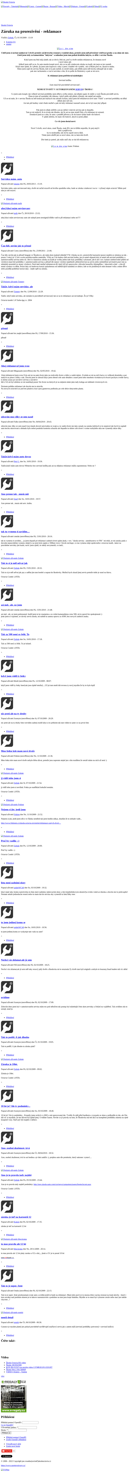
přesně (4, 328)
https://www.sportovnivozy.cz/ (13, 1465)
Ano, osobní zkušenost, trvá (15, 1148)
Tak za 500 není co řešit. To (15, 634)
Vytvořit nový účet (13, 1444)
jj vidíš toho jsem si (11, 778)
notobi (16, 1322)
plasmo (17, 184)
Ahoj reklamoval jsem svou (15, 366)
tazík (16, 213)
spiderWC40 (19, 888)
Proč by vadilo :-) (10, 841)
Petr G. (17, 461)
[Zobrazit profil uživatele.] (7, 174)
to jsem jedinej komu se (13, 922)
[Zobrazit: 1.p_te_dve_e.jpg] (59, 146)
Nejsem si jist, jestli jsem (13, 809)
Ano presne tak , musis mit (15, 494)
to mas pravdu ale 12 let (13, 1244)
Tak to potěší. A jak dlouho (15, 1037)
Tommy (17, 291)
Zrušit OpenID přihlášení (16, 1439)
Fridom (17, 814)
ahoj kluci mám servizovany (15, 208)
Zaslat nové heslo (13, 1446)
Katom (16, 1222)
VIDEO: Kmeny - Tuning (16, 1372)
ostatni (8, 44)
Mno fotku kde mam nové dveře (18, 751)
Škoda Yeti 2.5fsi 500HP (16, 1369)
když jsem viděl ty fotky (13, 676)
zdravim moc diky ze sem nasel (17, 416)
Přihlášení (10, 157)
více (2, 1376)
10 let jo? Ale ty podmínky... (15, 1106)
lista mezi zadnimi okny (13, 882)
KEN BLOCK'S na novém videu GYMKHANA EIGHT (29, 1367)
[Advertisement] (47, 15)
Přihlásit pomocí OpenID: (11, 1422)
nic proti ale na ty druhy (13, 713)
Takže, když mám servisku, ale (17, 286)
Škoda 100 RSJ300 (14, 1365)
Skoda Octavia (7, 25)
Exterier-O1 (11, 42)
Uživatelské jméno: (9, 1427)
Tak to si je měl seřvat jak (14, 563)
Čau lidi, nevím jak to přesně (16, 245)
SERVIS (79, 89)
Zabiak (10, 38)
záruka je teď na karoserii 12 (16, 1217)
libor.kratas (18, 1249)
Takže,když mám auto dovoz (16, 456)
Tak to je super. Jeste (11, 1285)
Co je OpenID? (7, 1425)
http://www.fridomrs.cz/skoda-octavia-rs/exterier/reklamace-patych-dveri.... (31, 823)
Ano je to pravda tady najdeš (16, 1175)
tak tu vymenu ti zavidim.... (15, 531)
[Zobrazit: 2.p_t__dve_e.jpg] (65, 48)
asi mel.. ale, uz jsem (11, 605)
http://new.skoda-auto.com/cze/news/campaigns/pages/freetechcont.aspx (62, 1184)
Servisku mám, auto (11, 179)
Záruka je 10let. (9, 1064)
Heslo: (4, 1430)
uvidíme (5, 997)
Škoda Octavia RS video (16, 1363)
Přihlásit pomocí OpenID (16, 1437)
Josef (16, 499)
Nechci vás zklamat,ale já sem (16, 960)
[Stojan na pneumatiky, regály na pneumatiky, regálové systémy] (13, 1412)
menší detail (7, 1317)
